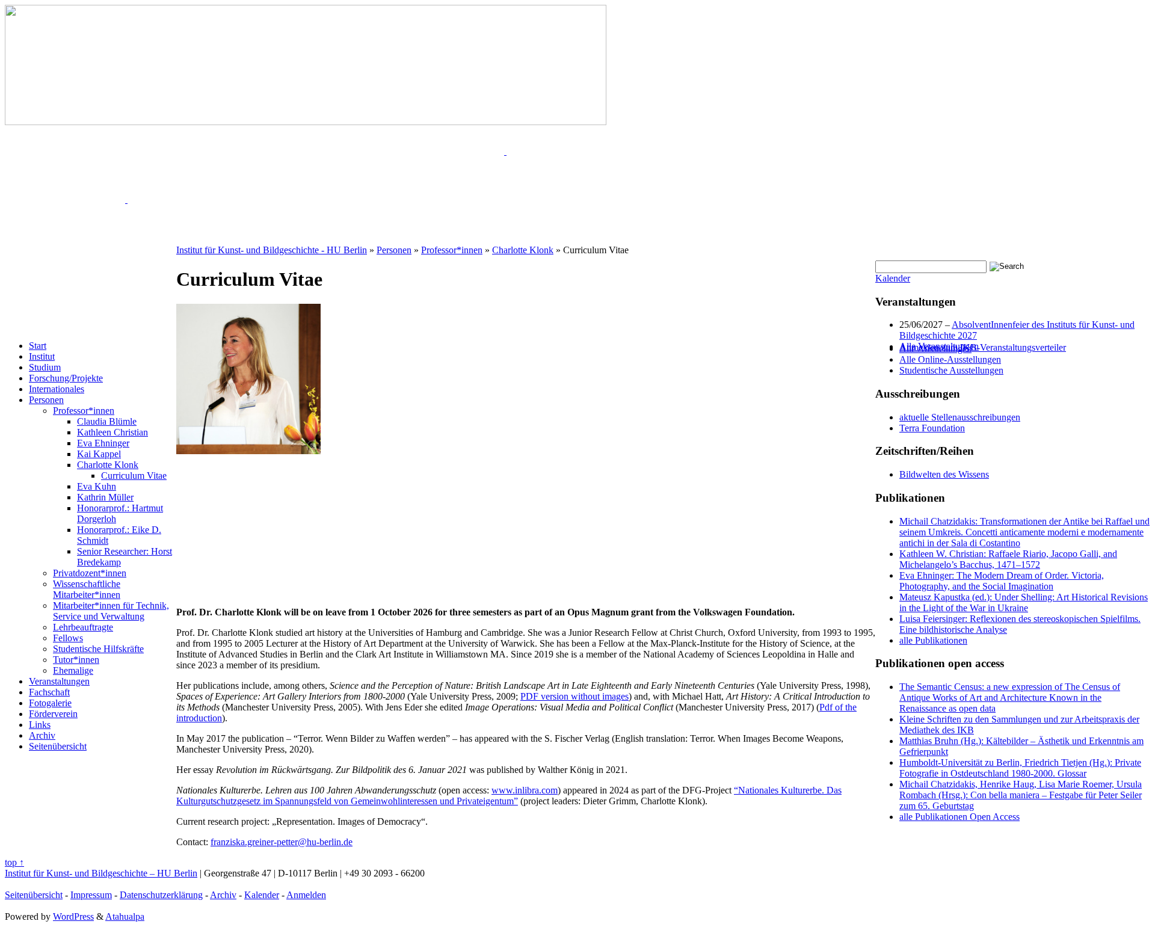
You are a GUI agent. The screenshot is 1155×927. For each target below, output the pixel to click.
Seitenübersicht (58, 746)
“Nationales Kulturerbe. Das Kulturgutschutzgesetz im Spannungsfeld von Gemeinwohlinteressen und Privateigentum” (509, 795)
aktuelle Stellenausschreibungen (959, 417)
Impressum (91, 895)
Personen (46, 400)
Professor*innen (83, 410)
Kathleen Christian (112, 432)
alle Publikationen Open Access (959, 817)
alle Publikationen (933, 640)
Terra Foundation (932, 428)
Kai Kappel (99, 454)
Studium (45, 367)
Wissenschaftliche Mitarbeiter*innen (86, 589)
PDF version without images (574, 696)
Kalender (892, 278)
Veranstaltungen (59, 681)
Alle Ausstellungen (935, 348)
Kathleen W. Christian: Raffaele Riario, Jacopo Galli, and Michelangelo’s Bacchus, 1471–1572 (1008, 559)
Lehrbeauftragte (83, 627)
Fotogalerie (50, 703)
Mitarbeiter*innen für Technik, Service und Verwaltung (111, 610)
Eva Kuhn (96, 486)
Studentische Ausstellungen (951, 370)
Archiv (42, 735)
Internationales (56, 389)
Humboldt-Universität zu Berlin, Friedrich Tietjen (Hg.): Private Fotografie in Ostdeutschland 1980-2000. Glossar (1020, 767)
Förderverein (53, 714)
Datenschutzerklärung (161, 895)
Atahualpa (124, 916)
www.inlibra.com (524, 790)
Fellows (68, 638)
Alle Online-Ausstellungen (950, 359)
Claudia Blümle (107, 421)
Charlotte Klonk (107, 465)
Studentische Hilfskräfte (98, 649)
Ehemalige (73, 670)
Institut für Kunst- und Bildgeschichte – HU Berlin (101, 873)
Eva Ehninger (103, 443)
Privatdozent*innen (89, 573)
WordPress (73, 916)
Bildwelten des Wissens (944, 474)
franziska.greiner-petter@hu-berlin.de (282, 842)
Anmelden (306, 895)
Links (40, 724)
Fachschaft (49, 692)
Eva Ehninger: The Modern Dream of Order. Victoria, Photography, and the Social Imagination (1001, 580)
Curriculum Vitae (134, 475)
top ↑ (14, 862)
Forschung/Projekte (66, 378)
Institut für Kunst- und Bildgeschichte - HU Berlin (271, 250)
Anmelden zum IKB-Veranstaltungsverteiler (982, 347)
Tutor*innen (76, 659)
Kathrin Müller (105, 497)
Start (37, 345)
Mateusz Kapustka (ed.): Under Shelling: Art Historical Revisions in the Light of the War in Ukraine (1023, 602)
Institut (42, 356)
